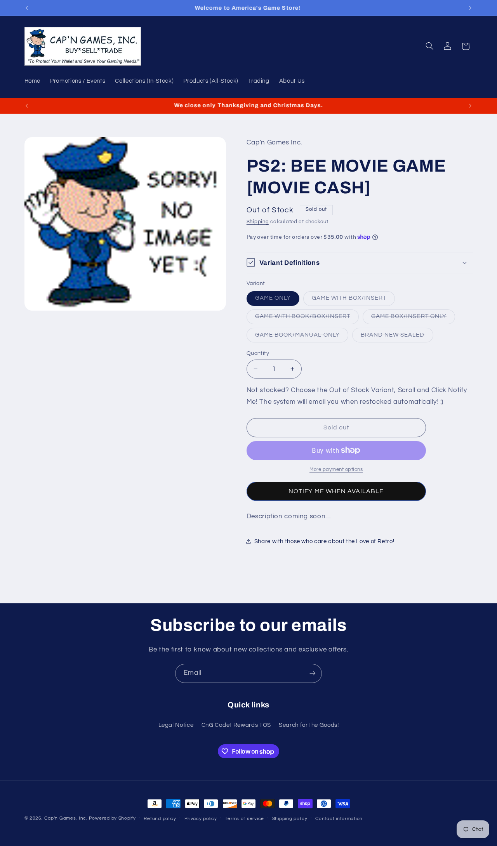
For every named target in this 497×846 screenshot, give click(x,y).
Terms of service (244, 818)
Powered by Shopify (112, 818)
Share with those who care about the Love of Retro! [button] (324, 541)
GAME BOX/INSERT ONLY (413, 318)
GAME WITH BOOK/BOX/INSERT (307, 318)
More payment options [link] (336, 469)
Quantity (258, 353)
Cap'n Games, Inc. (65, 818)
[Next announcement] (470, 8)
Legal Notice (176, 725)
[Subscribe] (312, 673)
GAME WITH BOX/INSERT (353, 300)
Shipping (258, 221)
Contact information (339, 818)
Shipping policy (290, 818)
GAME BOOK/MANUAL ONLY (301, 336)
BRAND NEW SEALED (397, 336)
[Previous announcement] (26, 8)
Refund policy (160, 818)
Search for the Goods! (309, 725)
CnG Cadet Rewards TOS (236, 725)
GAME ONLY (277, 300)
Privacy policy (200, 818)
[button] (429, 46)
